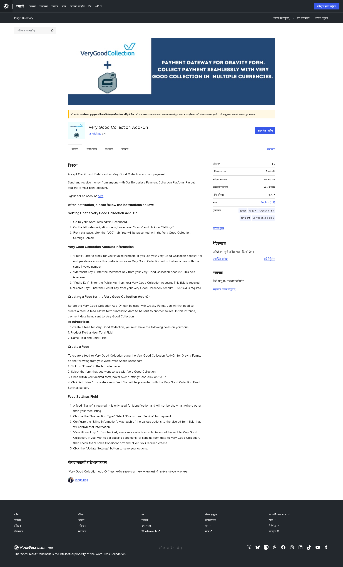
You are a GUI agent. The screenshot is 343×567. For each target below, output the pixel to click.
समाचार (17, 519)
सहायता (271, 149)
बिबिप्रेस (274, 525)
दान (208, 525)
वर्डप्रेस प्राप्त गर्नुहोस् (326, 6)
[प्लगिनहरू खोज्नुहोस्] (52, 30)
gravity (253, 210)
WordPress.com (279, 514)
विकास (124, 149)
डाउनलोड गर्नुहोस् (265, 130)
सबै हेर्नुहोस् (269, 259)
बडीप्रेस (274, 531)
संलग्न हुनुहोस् (211, 514)
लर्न (143, 514)
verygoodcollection (263, 218)
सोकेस (80, 514)
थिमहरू (81, 519)
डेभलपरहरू (146, 525)
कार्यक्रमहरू (210, 519)
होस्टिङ (17, 525)
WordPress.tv (150, 531)
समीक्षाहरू (92, 149)
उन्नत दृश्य (218, 228)
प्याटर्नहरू (82, 531)
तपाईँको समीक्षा (220, 259)
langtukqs (95, 133)
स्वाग (208, 531)
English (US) (268, 202)
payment (245, 218)
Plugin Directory (23, 17)
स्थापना (109, 149)
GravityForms (266, 210)
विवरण (75, 149)
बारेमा (16, 514)
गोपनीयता (18, 531)
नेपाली (50, 547)
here (100, 196)
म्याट (272, 519)
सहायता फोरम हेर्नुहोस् (224, 289)
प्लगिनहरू (82, 525)
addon (243, 210)
